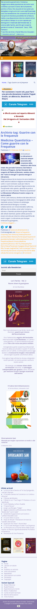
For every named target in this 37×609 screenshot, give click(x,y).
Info (5, 567)
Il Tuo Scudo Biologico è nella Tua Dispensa (19, 525)
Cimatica (21, 234)
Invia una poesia (10, 571)
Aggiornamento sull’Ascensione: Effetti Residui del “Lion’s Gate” (16, 511)
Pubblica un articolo (11, 569)
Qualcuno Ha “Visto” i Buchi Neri (15, 524)
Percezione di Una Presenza (13, 533)
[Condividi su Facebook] (9, 228)
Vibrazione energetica (13, 253)
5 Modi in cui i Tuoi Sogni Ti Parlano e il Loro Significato (18, 501)
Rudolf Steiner (9, 587)
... (18, 329)
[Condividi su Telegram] (2, 228)
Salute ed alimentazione (18, 230)
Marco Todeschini (10, 591)
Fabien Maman (12, 237)
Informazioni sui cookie (12, 575)
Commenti (27, 253)
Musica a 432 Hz (14, 244)
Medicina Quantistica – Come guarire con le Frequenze (17, 143)
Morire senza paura (11, 595)
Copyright (7, 579)
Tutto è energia (24, 248)
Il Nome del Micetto (10, 498)
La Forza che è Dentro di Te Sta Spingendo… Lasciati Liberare (18, 491)
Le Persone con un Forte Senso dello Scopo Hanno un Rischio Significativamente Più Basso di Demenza (18, 529)
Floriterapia (22, 237)
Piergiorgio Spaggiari (17, 246)
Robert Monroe (9, 585)
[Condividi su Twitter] (6, 228)
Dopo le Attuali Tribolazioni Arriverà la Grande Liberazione (16, 521)
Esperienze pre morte (11, 589)
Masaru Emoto (13, 241)
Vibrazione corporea (16, 251)
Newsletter (8, 573)
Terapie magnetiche (11, 248)
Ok (18, 606)
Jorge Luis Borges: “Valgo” (13, 508)
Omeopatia (25, 244)
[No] (35, 604)
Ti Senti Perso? (9, 506)
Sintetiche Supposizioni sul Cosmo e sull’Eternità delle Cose (15, 515)
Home (4, 82)
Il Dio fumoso (9, 597)
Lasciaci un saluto (10, 566)
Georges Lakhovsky (16, 239)
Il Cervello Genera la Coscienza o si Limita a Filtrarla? (17, 495)
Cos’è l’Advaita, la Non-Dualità (14, 504)
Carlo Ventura (13, 234)
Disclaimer (7, 577)
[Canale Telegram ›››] (19, 107)
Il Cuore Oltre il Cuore (11, 518)
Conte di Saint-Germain (12, 593)
